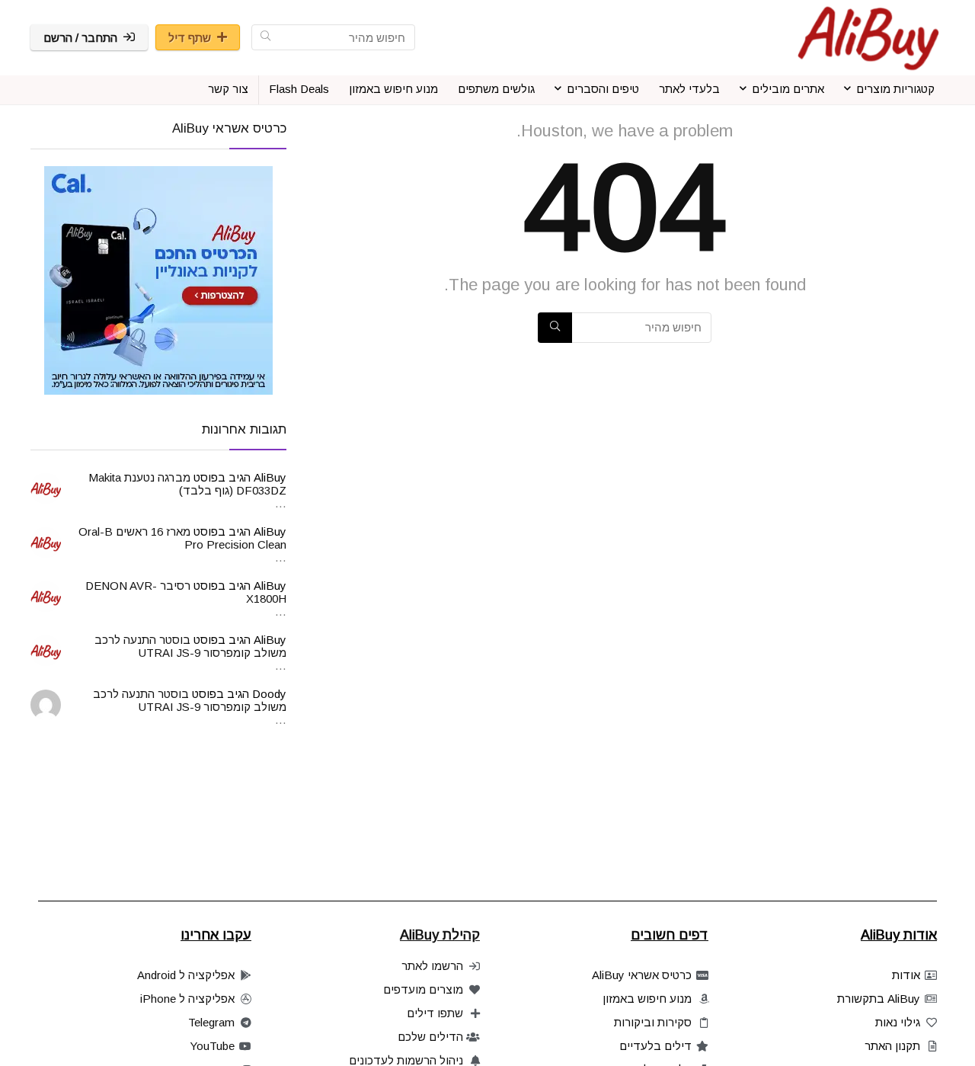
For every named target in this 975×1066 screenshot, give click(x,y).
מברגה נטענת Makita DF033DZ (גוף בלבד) (187, 484)
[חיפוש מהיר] (265, 37)
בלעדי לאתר (689, 88)
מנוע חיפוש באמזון (393, 88)
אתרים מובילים (788, 88)
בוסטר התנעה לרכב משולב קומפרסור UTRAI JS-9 (190, 646)
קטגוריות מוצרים (895, 88)
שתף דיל (189, 37)
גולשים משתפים (496, 88)
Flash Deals (299, 88)
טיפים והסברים (603, 88)
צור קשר (228, 88)
